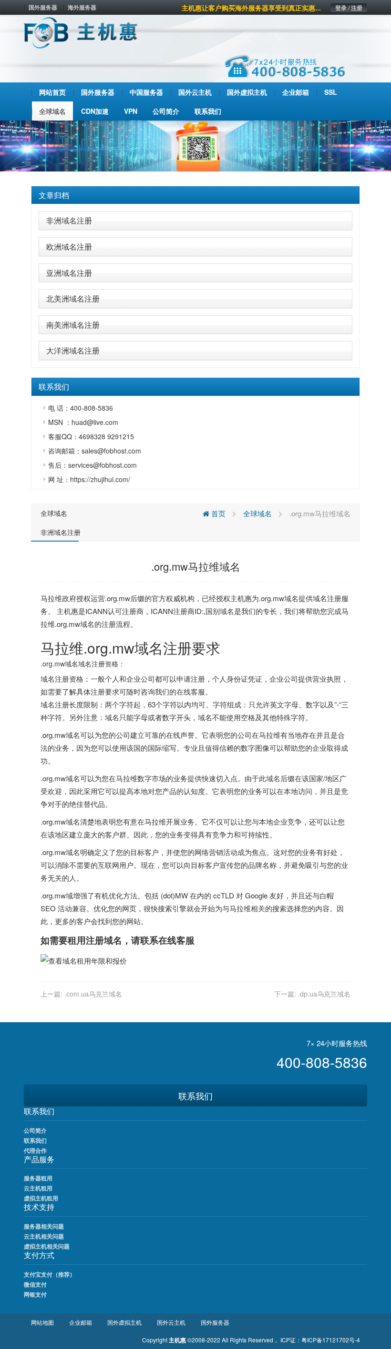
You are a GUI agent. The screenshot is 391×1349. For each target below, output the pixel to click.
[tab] (195, 195)
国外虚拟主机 (124, 1322)
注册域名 (104, 940)
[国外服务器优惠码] (195, 145)
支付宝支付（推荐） (49, 1274)
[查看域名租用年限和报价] (84, 960)
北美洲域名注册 (73, 298)
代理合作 (35, 1150)
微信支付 (35, 1284)
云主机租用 (38, 1188)
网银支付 (35, 1294)
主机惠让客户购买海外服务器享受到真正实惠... (251, 7)
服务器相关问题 (44, 1226)
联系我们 (195, 1095)
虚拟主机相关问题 (47, 1246)
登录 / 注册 (348, 7)
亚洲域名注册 (69, 272)
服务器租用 (38, 1178)
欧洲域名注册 (69, 246)
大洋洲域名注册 (73, 350)
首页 (217, 513)
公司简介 (35, 1130)
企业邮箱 (80, 1322)
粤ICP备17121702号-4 (330, 1340)
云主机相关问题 (44, 1236)
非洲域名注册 (69, 220)
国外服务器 (43, 7)
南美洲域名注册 (73, 324)
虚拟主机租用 (41, 1198)
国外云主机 (171, 1322)
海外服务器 (82, 7)
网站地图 (42, 1322)
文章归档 (54, 195)
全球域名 (54, 513)
